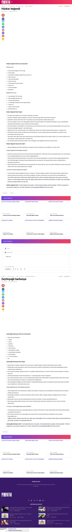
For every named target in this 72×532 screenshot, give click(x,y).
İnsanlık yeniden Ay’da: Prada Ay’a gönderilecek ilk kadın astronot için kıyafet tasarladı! (21, 508)
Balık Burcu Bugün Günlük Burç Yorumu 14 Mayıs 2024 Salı (20, 514)
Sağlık (48, 517)
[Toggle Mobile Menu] (11, 2)
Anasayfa (3, 6)
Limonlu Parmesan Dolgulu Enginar (11, 215)
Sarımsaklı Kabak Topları (32, 215)
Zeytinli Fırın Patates (8, 234)
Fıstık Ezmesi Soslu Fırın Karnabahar (35, 234)
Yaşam (11, 510)
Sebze (12, 193)
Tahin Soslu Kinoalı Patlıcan (57, 215)
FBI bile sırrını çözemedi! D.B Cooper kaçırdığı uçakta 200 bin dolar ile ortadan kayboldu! (58, 508)
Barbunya (5, 431)
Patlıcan (5, 193)
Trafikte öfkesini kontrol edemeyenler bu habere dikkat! (57, 514)
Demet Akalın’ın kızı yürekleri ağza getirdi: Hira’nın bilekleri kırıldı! (21, 521)
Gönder (8, 269)
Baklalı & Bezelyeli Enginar (56, 234)
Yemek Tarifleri (10, 6)
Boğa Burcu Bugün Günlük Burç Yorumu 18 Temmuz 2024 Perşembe (58, 521)
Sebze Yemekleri (19, 6)
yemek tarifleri (39, 187)
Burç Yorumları (13, 517)
